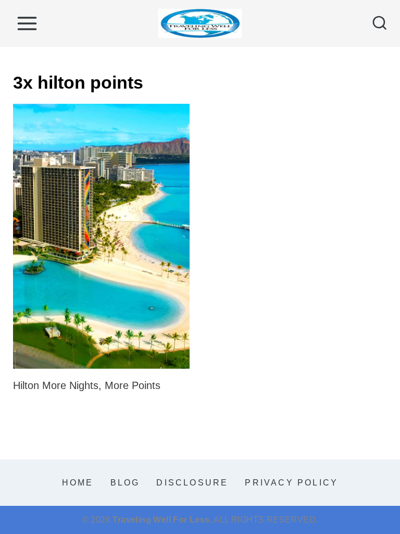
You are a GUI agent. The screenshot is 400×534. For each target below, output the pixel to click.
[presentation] (101, 236)
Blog (125, 482)
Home (78, 482)
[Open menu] (26, 23)
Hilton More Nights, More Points (86, 385)
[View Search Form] (379, 23)
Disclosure (192, 482)
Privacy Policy (291, 482)
